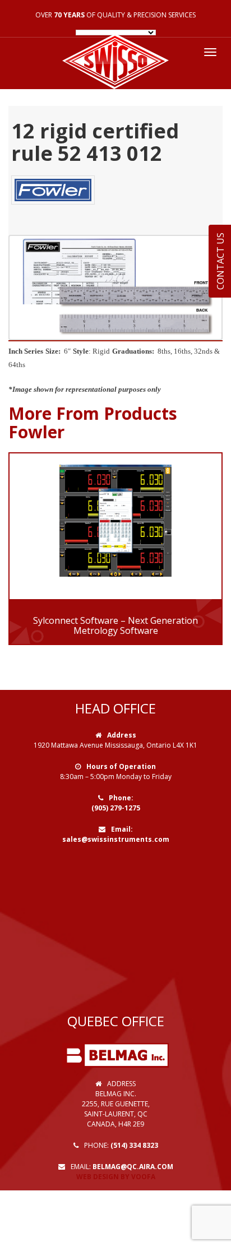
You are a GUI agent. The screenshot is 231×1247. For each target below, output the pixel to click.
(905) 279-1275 (115, 808)
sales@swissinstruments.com (115, 839)
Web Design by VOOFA (115, 1176)
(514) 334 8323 (134, 1145)
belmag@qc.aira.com (133, 1166)
